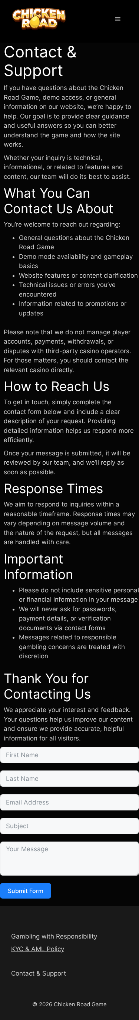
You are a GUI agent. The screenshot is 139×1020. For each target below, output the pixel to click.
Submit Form (25, 890)
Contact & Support (38, 973)
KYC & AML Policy (37, 949)
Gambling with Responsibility (54, 936)
